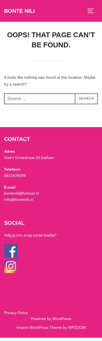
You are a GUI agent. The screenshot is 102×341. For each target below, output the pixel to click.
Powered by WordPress (51, 319)
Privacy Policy (16, 313)
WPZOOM (77, 327)
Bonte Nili (19, 11)
